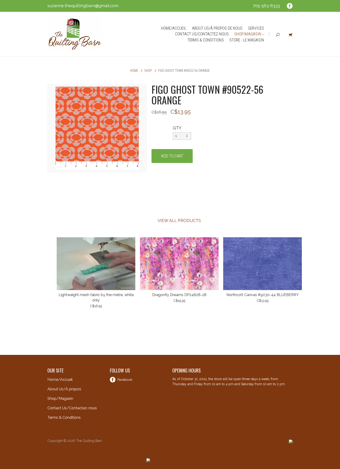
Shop (148, 70)
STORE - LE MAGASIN (246, 40)
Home (134, 70)
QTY (177, 127)
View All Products (179, 220)
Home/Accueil (173, 28)
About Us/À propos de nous (217, 28)
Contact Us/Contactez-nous (202, 33)
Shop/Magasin (248, 33)
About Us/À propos (64, 389)
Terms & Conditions (205, 40)
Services (256, 28)
